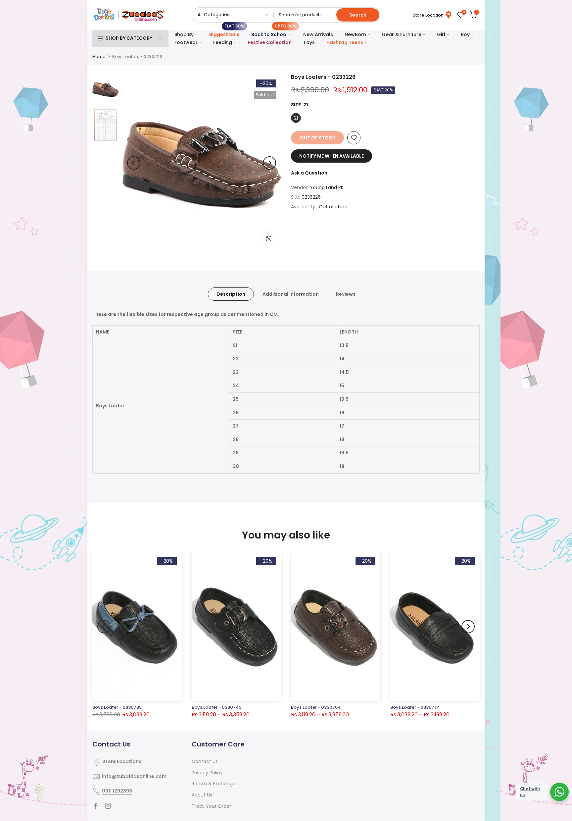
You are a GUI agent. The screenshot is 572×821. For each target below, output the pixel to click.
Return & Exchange (214, 783)
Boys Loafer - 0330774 (415, 707)
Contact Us (205, 761)
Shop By (184, 34)
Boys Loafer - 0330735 (117, 707)
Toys (309, 42)
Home (99, 56)
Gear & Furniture (401, 34)
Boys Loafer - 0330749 (216, 707)
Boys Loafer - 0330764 (316, 707)
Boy (465, 34)
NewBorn (355, 34)
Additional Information (290, 294)
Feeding (222, 42)
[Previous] (133, 163)
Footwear (186, 42)
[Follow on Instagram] (108, 806)
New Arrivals (318, 34)
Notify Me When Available (331, 156)
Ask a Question (309, 173)
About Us (202, 795)
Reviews (346, 294)
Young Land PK (327, 187)
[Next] (269, 163)
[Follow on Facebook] (95, 806)
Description (230, 294)
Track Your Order (211, 806)
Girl (441, 34)
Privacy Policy (207, 772)
